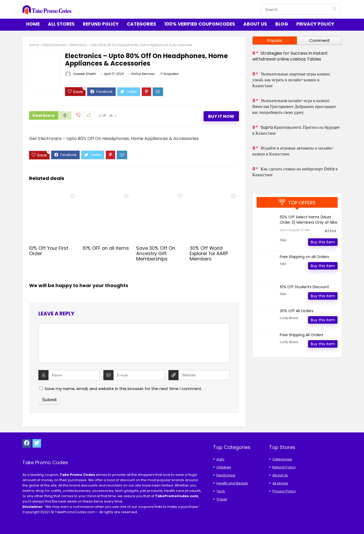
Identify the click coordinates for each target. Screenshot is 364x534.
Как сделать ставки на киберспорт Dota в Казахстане (295, 172)
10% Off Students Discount (304, 287)
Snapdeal (170, 73)
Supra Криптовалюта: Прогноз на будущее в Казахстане (295, 130)
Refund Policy (101, 24)
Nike (283, 240)
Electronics (225, 475)
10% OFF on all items (106, 248)
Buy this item (323, 242)
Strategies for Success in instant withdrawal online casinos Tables (290, 56)
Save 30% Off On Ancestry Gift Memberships (155, 253)
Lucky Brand (289, 318)
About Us (255, 24)
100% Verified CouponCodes (199, 24)
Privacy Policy (315, 24)
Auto (220, 459)
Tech (220, 491)
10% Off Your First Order (48, 251)
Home (33, 24)
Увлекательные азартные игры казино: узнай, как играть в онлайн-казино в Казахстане (291, 80)
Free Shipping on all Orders (304, 256)
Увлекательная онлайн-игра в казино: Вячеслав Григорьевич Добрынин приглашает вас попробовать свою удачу (294, 106)
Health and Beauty (232, 483)
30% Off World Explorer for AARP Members (209, 253)
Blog (281, 24)
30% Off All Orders (296, 311)
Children (223, 467)
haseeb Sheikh (84, 73)
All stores (61, 24)
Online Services (54, 45)
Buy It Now (221, 116)
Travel (221, 499)
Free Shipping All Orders (301, 335)
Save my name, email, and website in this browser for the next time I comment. (123, 388)
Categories (141, 24)
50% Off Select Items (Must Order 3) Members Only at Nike (308, 219)
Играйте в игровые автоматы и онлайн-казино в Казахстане (293, 151)
